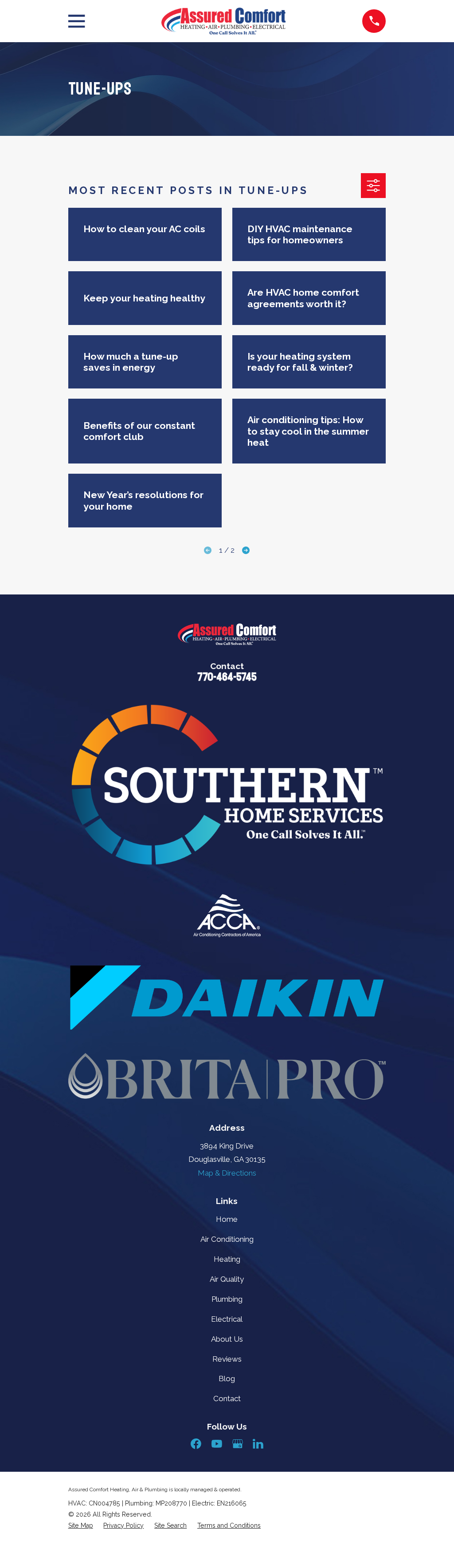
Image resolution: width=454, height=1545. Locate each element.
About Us (227, 1339)
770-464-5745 (227, 677)
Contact (227, 1398)
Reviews (227, 1359)
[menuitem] (80, 1525)
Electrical (227, 1319)
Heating (227, 1259)
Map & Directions (227, 1173)
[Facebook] (196, 1443)
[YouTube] (216, 1443)
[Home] (223, 21)
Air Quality (227, 1279)
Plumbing (227, 1299)
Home (227, 1219)
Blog (227, 1378)
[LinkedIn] (258, 1443)
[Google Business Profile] (237, 1443)
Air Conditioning (227, 1239)
